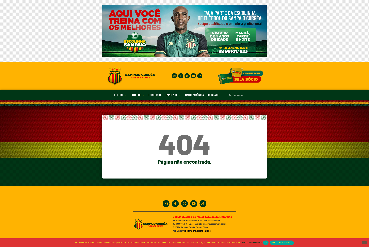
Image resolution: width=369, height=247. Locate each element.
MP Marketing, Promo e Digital (197, 231)
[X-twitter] (187, 75)
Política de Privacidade (252, 242)
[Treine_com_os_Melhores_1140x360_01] (184, 56)
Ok (265, 242)
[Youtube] (193, 75)
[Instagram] (174, 75)
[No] (364, 242)
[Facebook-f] (180, 75)
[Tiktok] (199, 75)
